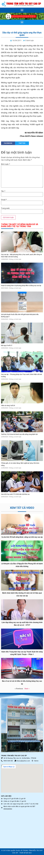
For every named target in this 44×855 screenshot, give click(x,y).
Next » (26, 688)
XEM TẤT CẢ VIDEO (22, 507)
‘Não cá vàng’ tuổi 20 (8, 405)
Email (4, 199)
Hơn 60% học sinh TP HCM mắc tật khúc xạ (15, 494)
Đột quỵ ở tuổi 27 (6, 345)
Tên (3, 191)
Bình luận (5, 164)
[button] (22, 10)
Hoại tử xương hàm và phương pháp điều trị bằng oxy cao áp (21, 285)
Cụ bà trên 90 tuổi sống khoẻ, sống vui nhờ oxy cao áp (22, 537)
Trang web (5, 208)
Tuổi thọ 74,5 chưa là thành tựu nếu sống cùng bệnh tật (19, 434)
